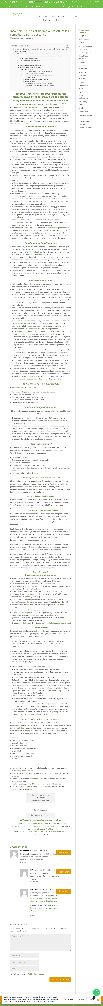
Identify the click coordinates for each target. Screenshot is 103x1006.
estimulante (31, 331)
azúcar (14, 254)
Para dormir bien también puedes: (30, 61)
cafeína (31, 247)
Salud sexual (83, 111)
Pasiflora (38, 252)
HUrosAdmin (35, 870)
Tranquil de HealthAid (24, 771)
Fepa (80, 92)
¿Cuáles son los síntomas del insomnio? (31, 65)
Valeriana (29, 252)
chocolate (15, 326)
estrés (52, 157)
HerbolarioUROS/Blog (33, 826)
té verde (22, 323)
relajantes (66, 249)
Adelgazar (82, 35)
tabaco (28, 597)
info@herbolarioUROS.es (54, 2)
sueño (32, 586)
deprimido (37, 484)
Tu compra (94, 2)
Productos (42, 16)
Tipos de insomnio (30, 81)
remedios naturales (58, 100)
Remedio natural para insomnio (29, 58)
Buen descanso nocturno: (27, 63)
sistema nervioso (34, 329)
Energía (81, 82)
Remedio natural (33, 126)
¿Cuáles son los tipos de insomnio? (30, 67)
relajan (47, 329)
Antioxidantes (84, 39)
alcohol (18, 360)
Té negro (15, 323)
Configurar (93, 999)
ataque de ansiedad (62, 623)
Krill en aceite (25, 820)
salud (21, 136)
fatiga (59, 688)
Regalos (81, 108)
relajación (15, 268)
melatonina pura (35, 779)
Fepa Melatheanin (34, 786)
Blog (53, 16)
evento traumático (55, 421)
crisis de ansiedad (47, 623)
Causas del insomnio (31, 77)
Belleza (81, 43)
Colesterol (82, 62)
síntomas (16, 387)
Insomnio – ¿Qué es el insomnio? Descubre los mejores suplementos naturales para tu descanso (40, 50)
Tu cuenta (61, 16)
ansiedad (24, 623)
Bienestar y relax (85, 52)
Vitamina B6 (56, 784)
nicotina (19, 350)
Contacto (46, 20)
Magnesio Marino (39, 784)
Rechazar (81, 999)
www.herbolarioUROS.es (43, 829)
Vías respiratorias (85, 128)
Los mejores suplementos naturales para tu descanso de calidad (43, 56)
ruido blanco (17, 201)
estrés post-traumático (31, 612)
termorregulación (17, 728)
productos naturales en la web (36, 823)
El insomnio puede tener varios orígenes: (36, 79)
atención (39, 731)
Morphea (15, 776)
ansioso (29, 484)
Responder (64, 852)
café (28, 323)
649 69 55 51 (30, 2)
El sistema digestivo (26, 376)
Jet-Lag (16, 470)
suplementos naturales (35, 96)
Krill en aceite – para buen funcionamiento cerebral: (40, 85)
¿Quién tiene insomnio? (27, 69)
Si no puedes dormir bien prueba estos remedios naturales (37, 54)
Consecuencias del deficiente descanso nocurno (38, 83)
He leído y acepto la (29, 974)
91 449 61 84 (15, 2)
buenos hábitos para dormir (56, 228)
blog (21, 826)
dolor (27, 602)
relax (48, 268)
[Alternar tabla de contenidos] (66, 46)
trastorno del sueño (31, 107)
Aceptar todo (68, 999)
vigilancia (30, 731)
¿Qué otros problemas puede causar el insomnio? (39, 71)
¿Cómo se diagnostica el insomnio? (34, 73)
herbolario (55, 832)
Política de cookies (49, 1001)
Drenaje (82, 78)
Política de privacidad (36, 974)
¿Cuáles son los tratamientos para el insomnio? (38, 75)
